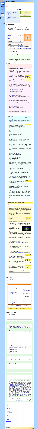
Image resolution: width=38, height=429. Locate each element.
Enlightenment (13, 290)
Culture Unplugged (19, 305)
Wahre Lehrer (8, 411)
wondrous (22, 72)
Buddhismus (19, 34)
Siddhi (15, 363)
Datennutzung (32, 428)
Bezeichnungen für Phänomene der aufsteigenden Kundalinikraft (12, 12)
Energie (16, 153)
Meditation (19, 176)
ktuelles (1, 11)
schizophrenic (14, 300)
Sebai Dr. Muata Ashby (24, 262)
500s (24, 92)
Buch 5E (10, 314)
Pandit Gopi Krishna (27, 295)
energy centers (24, 86)
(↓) (30, 254)
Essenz (7, 405)
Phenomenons (10, 48)
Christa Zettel (28, 195)
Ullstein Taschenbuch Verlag (22, 150)
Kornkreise (8, 416)
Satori (12, 291)
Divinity (15, 81)
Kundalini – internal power (10, 16)
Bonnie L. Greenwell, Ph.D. (27, 298)
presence (13, 72)
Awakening (13, 294)
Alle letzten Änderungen (8, 2)
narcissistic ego (12, 75)
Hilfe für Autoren (2, 9)
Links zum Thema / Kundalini (10, 18)
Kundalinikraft (19, 9)
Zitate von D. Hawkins (10, 13)
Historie (29, 2)
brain (11, 228)
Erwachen (9, 27)
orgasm (17, 228)
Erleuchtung (14, 191)
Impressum (33, 427)
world (9, 72)
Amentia (12, 302)
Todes (27, 185)
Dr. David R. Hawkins (21, 35)
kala (2, 16)
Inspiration (8, 406)
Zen (25, 291)
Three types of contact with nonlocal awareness (27, 48)
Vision (12, 293)
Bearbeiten (26, 2)
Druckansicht (32, 2)
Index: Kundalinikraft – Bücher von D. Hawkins (12, 17)
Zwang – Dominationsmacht (9, 412)
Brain (12, 301)
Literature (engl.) (9, 19)
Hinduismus (8, 407)
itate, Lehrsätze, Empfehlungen (2, 18)
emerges (14, 92)
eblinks (1, 17)
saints (27, 293)
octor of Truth (2, 14)
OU (19, 55)
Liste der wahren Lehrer (9, 408)
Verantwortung (24, 148)
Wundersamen (14, 59)
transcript (19, 236)
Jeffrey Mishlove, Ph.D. (20, 387)
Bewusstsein (8, 413)
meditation (22, 66)
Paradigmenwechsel (9, 417)
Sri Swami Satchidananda (27, 76)
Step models (13, 48)
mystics (29, 293)
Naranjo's (19, 267)
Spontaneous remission (14, 292)
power (14, 85)
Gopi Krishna (10, 214)
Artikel (22, 2)
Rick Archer (10, 395)
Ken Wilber (20, 41)
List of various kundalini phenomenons (19, 48)
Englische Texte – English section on (11, 15)
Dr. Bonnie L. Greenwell (11, 120)
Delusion (12, 303)
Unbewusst (8, 419)
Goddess (14, 217)
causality (25, 102)
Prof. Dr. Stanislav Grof (22, 141)
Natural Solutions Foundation (18, 400)
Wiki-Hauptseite (2, 8)
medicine (27, 301)
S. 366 (19, 224)
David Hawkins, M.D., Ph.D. (28, 290)
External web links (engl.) (10, 20)
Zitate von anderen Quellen (10, 14)
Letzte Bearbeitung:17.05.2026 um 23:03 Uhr (7, 427)
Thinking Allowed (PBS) (12, 387)
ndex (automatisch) (2, 13)
